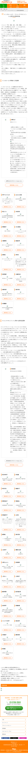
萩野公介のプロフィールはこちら (14, 181)
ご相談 (10, 7)
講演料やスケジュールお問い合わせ (15, 708)
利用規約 (4, 728)
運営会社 (4, 734)
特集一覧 (5, 9)
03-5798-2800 (15, 702)
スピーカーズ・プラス (6, 731)
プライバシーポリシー (6, 725)
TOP (1, 9)
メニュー (24, 7)
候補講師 (17, 6)
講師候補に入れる (14, 185)
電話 (3, 7)
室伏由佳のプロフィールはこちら (14, 460)
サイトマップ (5, 722)
